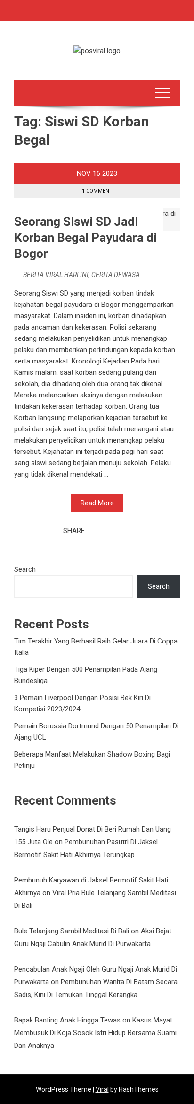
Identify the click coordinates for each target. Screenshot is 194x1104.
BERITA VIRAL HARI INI (56, 275)
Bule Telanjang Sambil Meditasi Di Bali (71, 931)
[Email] (126, 530)
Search (25, 569)
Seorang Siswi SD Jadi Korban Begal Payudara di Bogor (85, 237)
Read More (97, 503)
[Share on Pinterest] (115, 530)
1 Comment (97, 191)
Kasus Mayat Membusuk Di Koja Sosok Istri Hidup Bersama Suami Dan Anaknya (95, 1033)
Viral (102, 1089)
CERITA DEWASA (115, 275)
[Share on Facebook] (94, 530)
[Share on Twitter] (105, 530)
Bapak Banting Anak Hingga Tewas (67, 1020)
